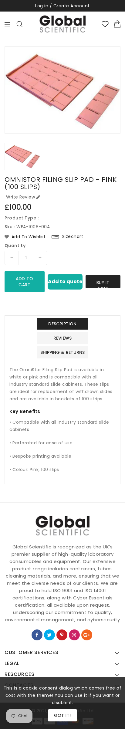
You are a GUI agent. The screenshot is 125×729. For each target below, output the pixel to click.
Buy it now (102, 284)
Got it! (62, 715)
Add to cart (24, 282)
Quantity (15, 245)
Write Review (20, 197)
